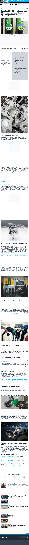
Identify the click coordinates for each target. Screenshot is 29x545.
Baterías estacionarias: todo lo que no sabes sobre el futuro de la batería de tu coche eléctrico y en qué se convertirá (14, 48)
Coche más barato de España (20, 3)
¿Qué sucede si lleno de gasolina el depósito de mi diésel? (10, 456)
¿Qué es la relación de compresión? (20, 56)
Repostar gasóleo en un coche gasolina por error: (8, 460)
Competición (9, 524)
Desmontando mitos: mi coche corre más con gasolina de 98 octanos (11, 461)
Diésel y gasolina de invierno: (5, 463)
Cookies (23, 543)
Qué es (1, 8)
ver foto (20, 411)
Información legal (19, 543)
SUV (15, 3)
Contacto (16, 543)
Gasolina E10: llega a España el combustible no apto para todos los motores (12, 465)
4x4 (13, 3)
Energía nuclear (26, 3)
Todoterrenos (4, 3)
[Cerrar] (27, 18)
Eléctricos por (4, 2)
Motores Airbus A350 (9, 3)
